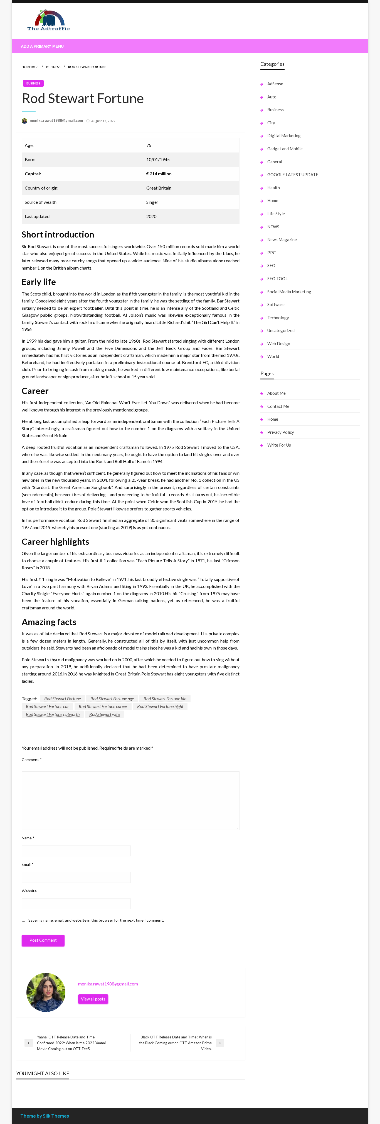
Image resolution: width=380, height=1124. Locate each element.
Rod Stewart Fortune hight (160, 706)
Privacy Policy (280, 432)
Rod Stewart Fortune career (103, 706)
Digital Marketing (284, 135)
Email (27, 864)
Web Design (278, 343)
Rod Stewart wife (104, 714)
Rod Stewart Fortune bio (165, 698)
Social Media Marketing (289, 291)
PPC (271, 252)
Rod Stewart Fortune (62, 698)
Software (276, 304)
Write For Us (279, 444)
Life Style (276, 213)
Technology (278, 317)
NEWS (273, 226)
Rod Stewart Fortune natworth (53, 714)
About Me (276, 393)
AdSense (275, 83)
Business (53, 67)
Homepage (30, 67)
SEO (271, 265)
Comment (32, 759)
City (271, 122)
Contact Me (278, 406)
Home (272, 200)
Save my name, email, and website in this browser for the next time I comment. (96, 920)
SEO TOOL (277, 278)
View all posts (93, 999)
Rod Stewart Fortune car (47, 706)
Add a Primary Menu (42, 46)
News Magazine (282, 239)
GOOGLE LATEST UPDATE (292, 174)
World (273, 356)
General (274, 161)
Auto (272, 96)
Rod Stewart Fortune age (112, 698)
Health (273, 187)
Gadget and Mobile (285, 148)
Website (29, 890)
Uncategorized (281, 330)
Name (28, 837)
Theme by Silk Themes (44, 1116)
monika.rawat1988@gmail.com (57, 120)
